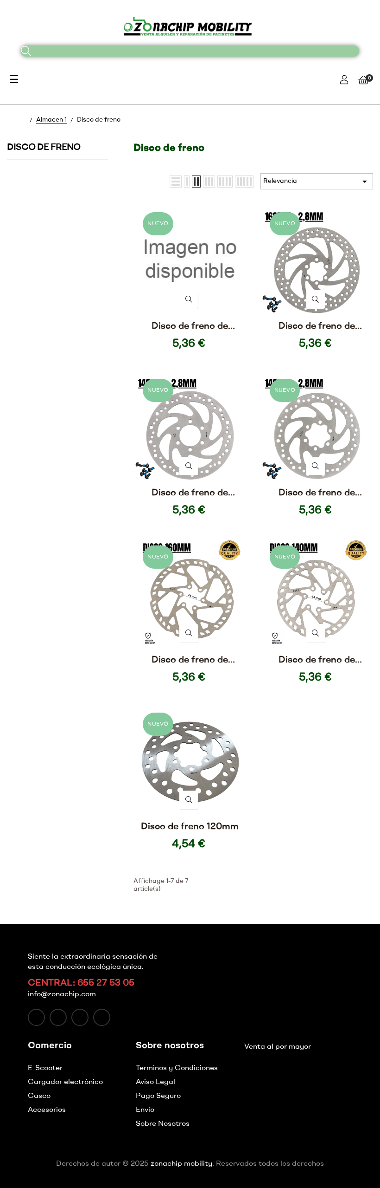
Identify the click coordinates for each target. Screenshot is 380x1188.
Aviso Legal (155, 1082)
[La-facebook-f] (36, 1017)
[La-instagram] (80, 1017)
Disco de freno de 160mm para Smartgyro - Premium (190, 661)
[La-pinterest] (101, 1017)
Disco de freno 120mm (190, 826)
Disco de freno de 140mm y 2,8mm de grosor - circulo (190, 493)
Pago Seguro (158, 1096)
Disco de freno (43, 147)
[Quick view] (188, 299)
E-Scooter (45, 1068)
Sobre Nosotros (163, 1124)
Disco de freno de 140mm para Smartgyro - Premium (316, 661)
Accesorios (47, 1110)
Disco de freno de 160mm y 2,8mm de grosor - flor (317, 327)
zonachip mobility (181, 1164)
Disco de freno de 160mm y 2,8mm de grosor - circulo (190, 327)
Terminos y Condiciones (177, 1068)
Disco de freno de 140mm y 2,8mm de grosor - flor (317, 493)
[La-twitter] (58, 1017)
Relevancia (316, 181)
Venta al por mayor (277, 1047)
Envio (145, 1110)
